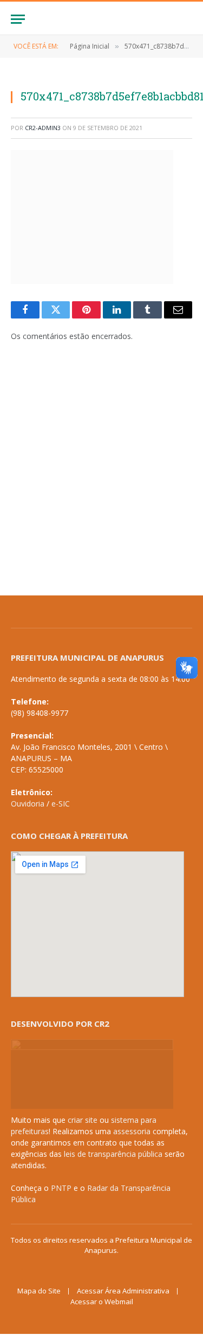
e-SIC (60, 803)
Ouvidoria (27, 803)
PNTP (61, 1188)
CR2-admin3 (43, 128)
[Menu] (18, 19)
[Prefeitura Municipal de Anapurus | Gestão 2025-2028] (102, 19)
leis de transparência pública (113, 1154)
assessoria (131, 1131)
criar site (82, 1120)
